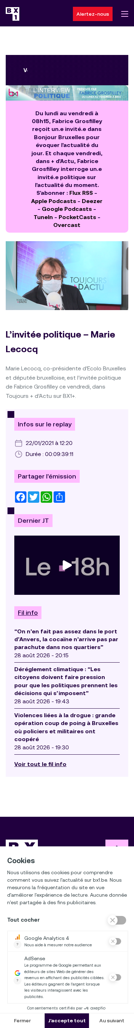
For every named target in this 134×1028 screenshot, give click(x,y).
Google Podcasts (67, 209)
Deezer (92, 201)
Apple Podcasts (53, 201)
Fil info (28, 612)
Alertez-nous (92, 13)
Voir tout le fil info (40, 764)
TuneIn (43, 217)
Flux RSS (81, 193)
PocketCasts (77, 217)
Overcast (66, 225)
